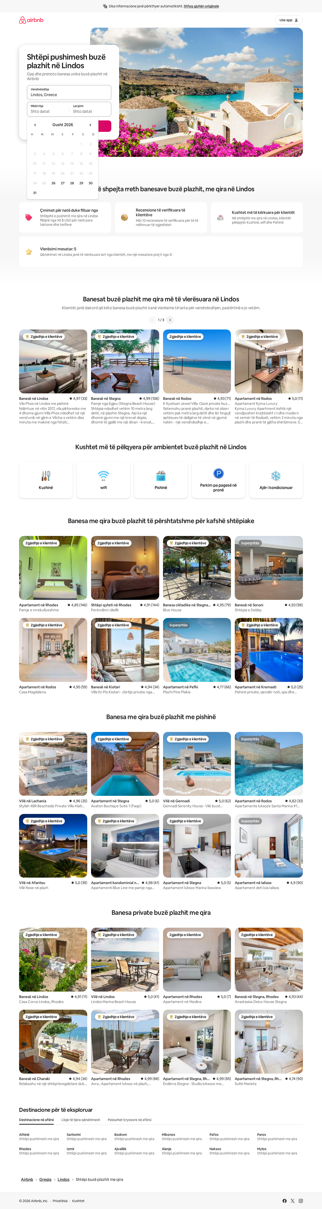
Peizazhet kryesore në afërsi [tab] (129, 1120)
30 (91, 183)
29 (81, 183)
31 (34, 193)
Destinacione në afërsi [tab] (36, 1120)
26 (53, 183)
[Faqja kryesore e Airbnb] (31, 19)
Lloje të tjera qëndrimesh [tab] (80, 1120)
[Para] (170, 320)
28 (72, 183)
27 (63, 183)
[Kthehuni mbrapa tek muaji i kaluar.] (35, 124)
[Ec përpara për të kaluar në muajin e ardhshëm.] (90, 124)
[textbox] (48, 111)
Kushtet (78, 1201)
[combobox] (69, 95)
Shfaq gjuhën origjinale (201, 6)
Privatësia (60, 1201)
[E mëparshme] (152, 320)
